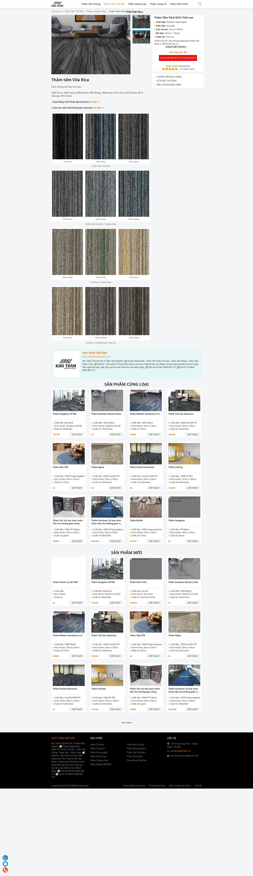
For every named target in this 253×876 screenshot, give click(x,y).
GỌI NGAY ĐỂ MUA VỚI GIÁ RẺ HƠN (178, 57)
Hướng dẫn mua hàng (134, 785)
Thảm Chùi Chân (179, 4)
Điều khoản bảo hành (180, 785)
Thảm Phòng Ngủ (99, 752)
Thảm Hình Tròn (138, 582)
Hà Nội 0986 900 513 (181, 751)
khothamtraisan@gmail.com (184, 755)
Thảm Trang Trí (158, 4)
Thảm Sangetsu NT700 (64, 413)
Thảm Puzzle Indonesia (142, 467)
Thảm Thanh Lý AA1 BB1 (65, 582)
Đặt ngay (77, 434)
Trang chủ (56, 11)
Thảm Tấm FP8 (60, 467)
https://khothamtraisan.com (96, 356)
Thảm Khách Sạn (137, 4)
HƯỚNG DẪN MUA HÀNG (169, 76)
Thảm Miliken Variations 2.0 (144, 413)
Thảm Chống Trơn (99, 760)
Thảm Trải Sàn (97, 744)
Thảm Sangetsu (176, 520)
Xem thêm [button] (126, 722)
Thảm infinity (175, 467)
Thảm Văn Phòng (91, 4)
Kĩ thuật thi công (157, 785)
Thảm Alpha (97, 467)
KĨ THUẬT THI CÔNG (167, 80)
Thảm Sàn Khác (134, 12)
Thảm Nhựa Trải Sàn (136, 760)
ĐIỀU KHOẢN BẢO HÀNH (169, 84)
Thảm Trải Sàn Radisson (181, 413)
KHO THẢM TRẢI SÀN (94, 352)
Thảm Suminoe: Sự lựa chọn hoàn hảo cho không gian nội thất (106, 523)
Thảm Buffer (136, 520)
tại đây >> (95, 101)
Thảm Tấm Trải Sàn (114, 4)
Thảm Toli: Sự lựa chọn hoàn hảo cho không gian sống (68, 522)
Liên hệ (198, 785)
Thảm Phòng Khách (136, 748)
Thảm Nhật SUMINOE (100, 764)
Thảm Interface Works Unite (106, 413)
